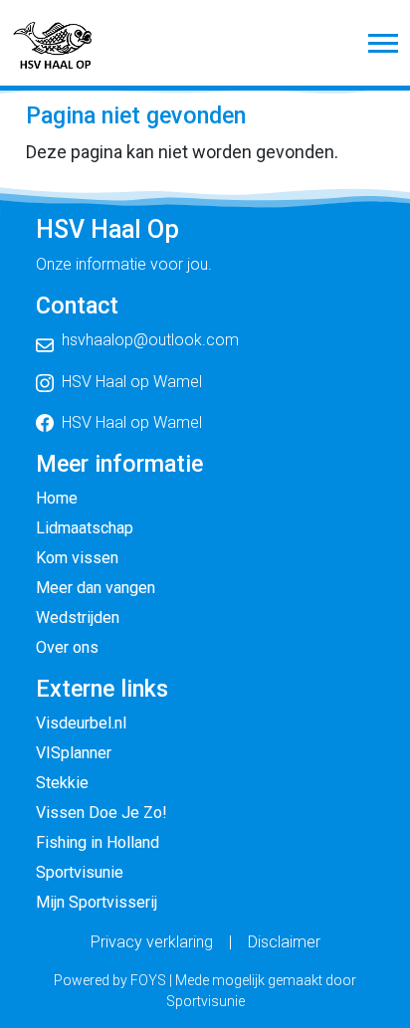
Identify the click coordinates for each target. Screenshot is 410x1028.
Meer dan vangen (95, 587)
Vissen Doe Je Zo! (101, 812)
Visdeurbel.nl (81, 723)
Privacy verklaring (152, 941)
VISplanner (73, 752)
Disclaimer (284, 941)
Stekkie (62, 782)
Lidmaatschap (84, 527)
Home (57, 498)
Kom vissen (77, 557)
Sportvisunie (79, 872)
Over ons (67, 647)
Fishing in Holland (97, 842)
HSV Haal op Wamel (132, 381)
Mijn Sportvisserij (96, 902)
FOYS (148, 980)
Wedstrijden (77, 617)
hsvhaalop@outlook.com (150, 339)
